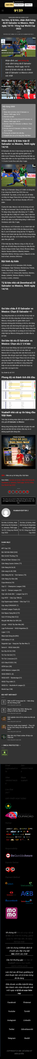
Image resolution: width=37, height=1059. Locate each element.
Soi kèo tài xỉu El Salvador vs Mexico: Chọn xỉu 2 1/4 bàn (17, 130)
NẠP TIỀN (9, 5)
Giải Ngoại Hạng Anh (8, 613)
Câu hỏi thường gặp (14, 960)
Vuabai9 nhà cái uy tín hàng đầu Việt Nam (17, 135)
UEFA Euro (5, 666)
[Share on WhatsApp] (9, 492)
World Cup (24, 17)
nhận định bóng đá (21, 501)
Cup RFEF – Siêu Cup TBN (10, 598)
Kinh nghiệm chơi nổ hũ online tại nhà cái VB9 (21, 718)
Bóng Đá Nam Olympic (9, 560)
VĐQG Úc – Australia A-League (12, 685)
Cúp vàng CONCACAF (8, 605)
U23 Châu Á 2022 (7, 663)
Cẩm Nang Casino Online (9, 563)
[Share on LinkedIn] (27, 492)
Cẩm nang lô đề (6, 571)
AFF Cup (4, 548)
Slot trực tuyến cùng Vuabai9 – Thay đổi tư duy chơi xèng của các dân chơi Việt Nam (21, 727)
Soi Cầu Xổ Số (6, 651)
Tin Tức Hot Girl (6, 655)
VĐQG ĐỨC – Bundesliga (10, 678)
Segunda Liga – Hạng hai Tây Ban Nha (14, 643)
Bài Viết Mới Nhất (7, 552)
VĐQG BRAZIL (6, 674)
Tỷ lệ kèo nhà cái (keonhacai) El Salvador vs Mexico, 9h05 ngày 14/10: (18, 120)
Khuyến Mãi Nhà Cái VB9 (9, 621)
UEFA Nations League (8, 670)
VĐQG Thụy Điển (7, 682)
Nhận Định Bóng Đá (15, 17)
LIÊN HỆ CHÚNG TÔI (18, 1)
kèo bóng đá (23, 60)
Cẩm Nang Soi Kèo (7, 579)
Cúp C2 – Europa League (9, 590)
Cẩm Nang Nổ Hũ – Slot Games (12, 575)
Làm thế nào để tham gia (15, 972)
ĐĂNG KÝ (28, 5)
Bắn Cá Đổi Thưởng (8, 556)
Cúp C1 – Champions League (11, 586)
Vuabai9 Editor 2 (28, 34)
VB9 (2, 475)
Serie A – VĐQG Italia (8, 647)
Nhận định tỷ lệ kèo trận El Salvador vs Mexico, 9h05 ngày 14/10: (16, 113)
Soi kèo (29, 501)
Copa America (6, 583)
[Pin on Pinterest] (23, 492)
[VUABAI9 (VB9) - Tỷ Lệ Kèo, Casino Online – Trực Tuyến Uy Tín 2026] (18, 10)
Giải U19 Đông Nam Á (8, 617)
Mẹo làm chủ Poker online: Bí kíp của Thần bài (20, 736)
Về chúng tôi (11, 932)
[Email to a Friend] (20, 492)
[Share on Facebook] (13, 492)
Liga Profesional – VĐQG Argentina (13, 628)
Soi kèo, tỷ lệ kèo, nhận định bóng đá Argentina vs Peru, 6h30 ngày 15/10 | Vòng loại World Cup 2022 (27, 528)
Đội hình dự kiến (9, 117)
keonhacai (12, 501)
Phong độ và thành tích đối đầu (14, 133)
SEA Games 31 (6, 640)
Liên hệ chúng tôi (13, 948)
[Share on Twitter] (16, 492)
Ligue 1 (4, 632)
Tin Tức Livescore (7, 659)
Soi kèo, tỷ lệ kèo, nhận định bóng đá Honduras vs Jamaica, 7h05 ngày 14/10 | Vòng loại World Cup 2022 (17, 482)
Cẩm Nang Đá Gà (7, 567)
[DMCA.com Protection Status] (4, 752)
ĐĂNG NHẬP (19, 5)
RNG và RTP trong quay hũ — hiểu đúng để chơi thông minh (20, 702)
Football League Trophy (9, 609)
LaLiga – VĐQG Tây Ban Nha (11, 624)
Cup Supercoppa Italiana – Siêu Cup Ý (14, 602)
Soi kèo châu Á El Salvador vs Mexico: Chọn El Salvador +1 (18, 125)
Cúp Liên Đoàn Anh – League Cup (12, 594)
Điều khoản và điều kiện (16, 984)
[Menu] (2, 10)
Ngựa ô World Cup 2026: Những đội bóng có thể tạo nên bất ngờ (19, 710)
